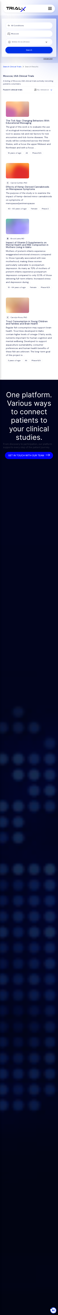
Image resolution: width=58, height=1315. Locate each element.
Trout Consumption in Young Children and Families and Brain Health (27, 322)
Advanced (47, 58)
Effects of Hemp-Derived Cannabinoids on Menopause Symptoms (27, 188)
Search (29, 50)
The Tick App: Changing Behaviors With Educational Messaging (27, 122)
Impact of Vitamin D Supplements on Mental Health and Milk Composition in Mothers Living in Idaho (27, 245)
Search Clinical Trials (12, 66)
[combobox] (29, 42)
